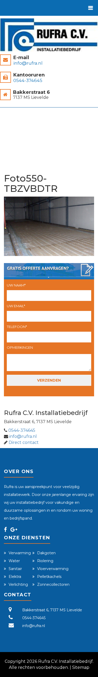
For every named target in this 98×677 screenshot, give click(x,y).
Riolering (45, 560)
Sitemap (80, 667)
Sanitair (15, 568)
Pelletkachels (49, 576)
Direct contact (24, 442)
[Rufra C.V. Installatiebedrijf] (49, 35)
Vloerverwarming (52, 568)
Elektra (15, 576)
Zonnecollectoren (53, 584)
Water (14, 560)
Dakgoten (46, 553)
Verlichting (18, 584)
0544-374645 (27, 80)
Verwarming (20, 553)
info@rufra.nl (28, 63)
